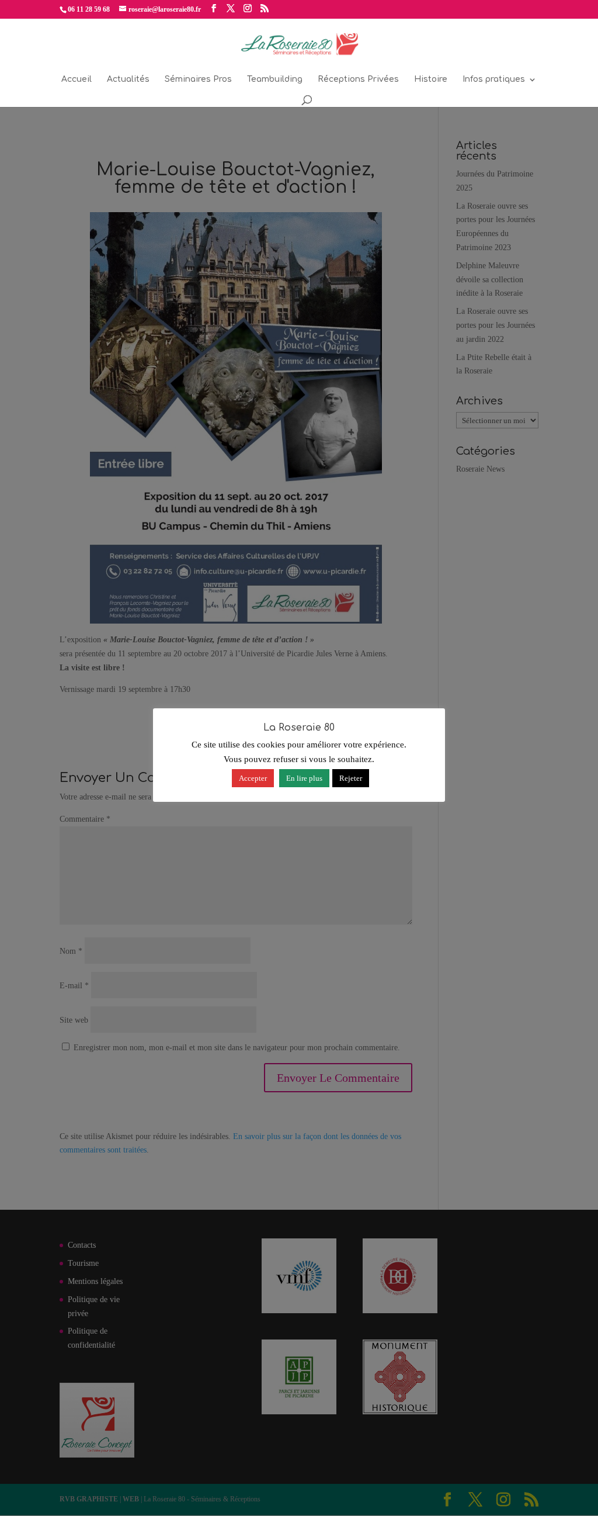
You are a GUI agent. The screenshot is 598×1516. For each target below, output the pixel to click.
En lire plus (304, 778)
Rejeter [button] (350, 778)
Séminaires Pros (198, 79)
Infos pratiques (494, 79)
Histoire (430, 79)
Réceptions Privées (358, 79)
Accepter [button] (253, 778)
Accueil (76, 79)
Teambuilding (275, 79)
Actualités (128, 79)
